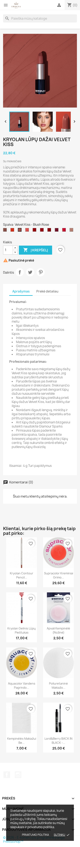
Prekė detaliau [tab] (47, 291)
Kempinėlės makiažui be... (21, 741)
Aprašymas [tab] (21, 291)
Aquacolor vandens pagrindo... (21, 685)
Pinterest (41, 272)
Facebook (6, 774)
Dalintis (20, 272)
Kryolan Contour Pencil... (21, 575)
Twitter (30, 272)
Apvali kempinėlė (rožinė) (58, 630)
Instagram (18, 774)
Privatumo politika (35, 835)
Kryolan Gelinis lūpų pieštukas (21, 630)
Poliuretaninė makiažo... (58, 685)
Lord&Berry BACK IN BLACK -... (58, 741)
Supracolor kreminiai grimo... (58, 575)
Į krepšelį (35, 249)
